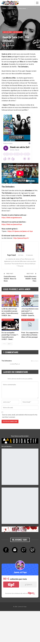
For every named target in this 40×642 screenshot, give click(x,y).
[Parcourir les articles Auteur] (20, 248)
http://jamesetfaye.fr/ (21, 238)
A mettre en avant (8, 296)
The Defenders (7, 361)
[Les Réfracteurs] (20, 506)
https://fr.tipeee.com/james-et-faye (20, 231)
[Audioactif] (20, 441)
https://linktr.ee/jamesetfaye (12, 224)
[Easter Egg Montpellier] (20, 467)
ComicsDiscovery (27, 296)
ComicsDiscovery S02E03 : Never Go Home (10, 279)
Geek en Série (7, 32)
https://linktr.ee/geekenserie (12, 217)
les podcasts (17, 32)
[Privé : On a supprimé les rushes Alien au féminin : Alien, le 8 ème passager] (30, 325)
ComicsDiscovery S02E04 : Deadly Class (30, 279)
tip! (11, 584)
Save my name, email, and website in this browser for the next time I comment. (19, 416)
